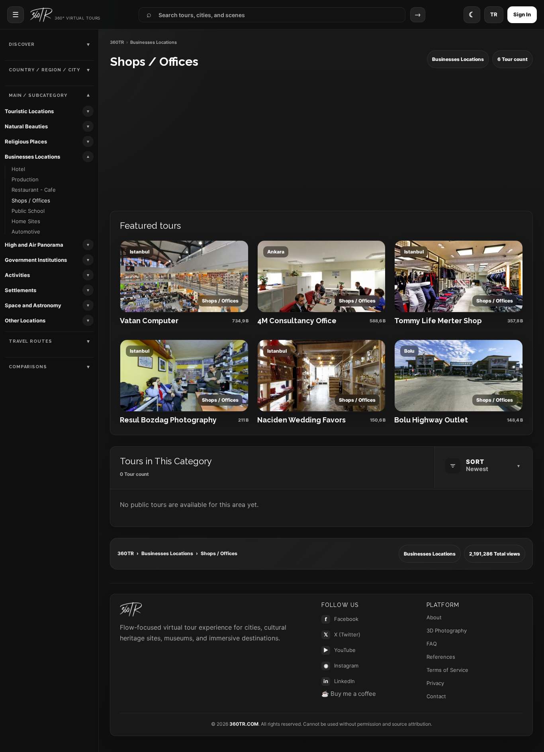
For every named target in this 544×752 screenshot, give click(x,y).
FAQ (432, 643)
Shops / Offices (31, 200)
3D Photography (447, 630)
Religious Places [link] (26, 141)
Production (25, 179)
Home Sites (26, 221)
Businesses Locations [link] (32, 156)
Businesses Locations (167, 553)
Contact (436, 696)
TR (493, 14)
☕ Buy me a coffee (348, 693)
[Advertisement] (321, 140)
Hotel (18, 169)
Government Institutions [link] (36, 260)
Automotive (26, 231)
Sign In (522, 14)
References (441, 657)
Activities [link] (17, 275)
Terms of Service (447, 670)
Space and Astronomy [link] (33, 305)
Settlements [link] (20, 290)
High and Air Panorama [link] (34, 245)
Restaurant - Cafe (34, 190)
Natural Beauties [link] (26, 126)
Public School (28, 211)
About (434, 617)
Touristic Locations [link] (29, 111)
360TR (117, 42)
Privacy (435, 683)
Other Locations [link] (25, 320)
